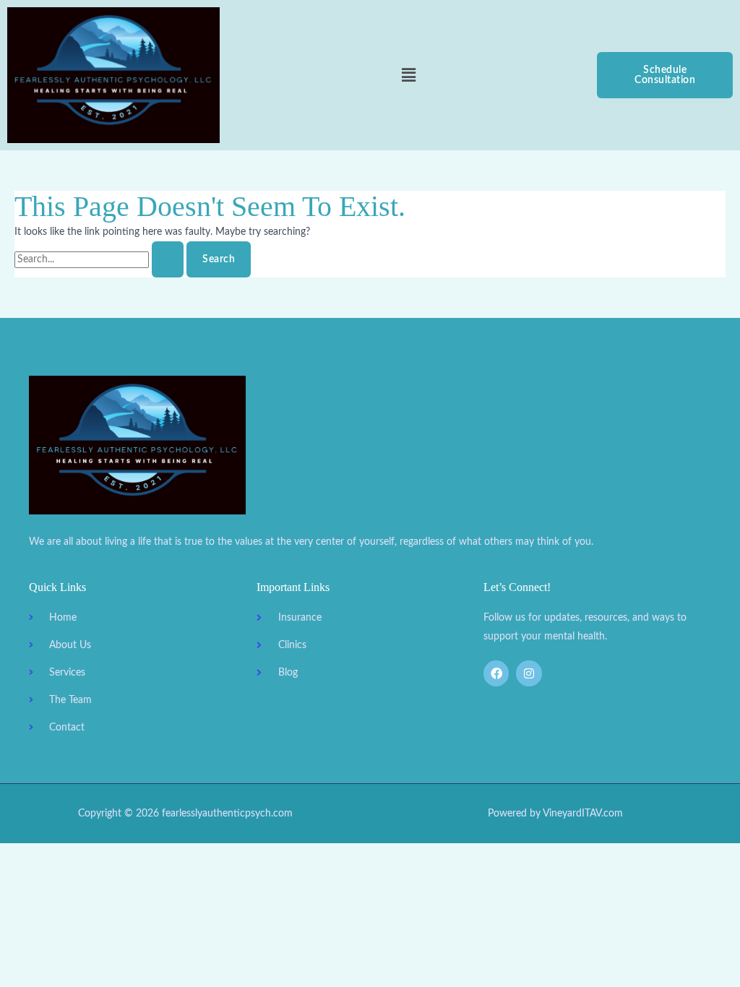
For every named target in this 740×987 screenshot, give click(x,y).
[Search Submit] (168, 259)
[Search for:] (100, 259)
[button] (408, 75)
